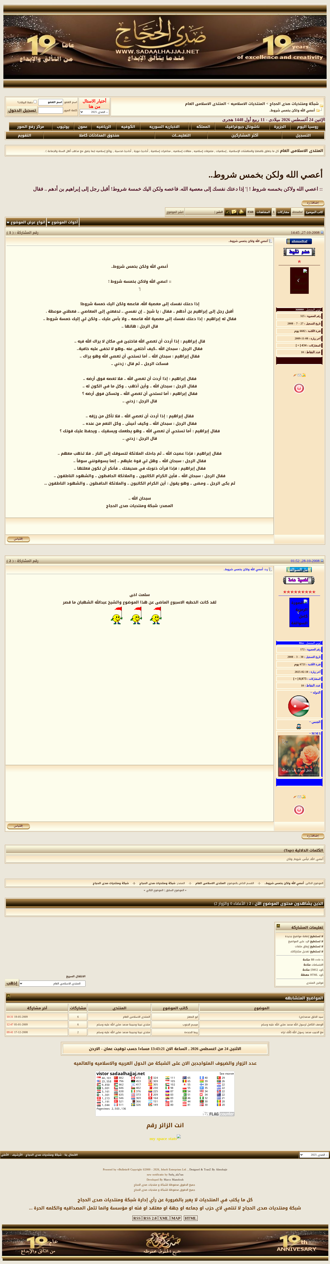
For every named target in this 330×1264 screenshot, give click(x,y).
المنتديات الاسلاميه (248, 103)
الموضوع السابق (175, 890)
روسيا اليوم (307, 126)
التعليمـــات (181, 135)
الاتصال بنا (71, 1154)
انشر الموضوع (175, 212)
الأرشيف (17, 1154)
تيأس (306, 859)
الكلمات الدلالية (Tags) (303, 850)
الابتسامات (317, 964)
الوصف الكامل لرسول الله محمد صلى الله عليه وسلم (292, 1024)
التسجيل (303, 135)
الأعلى (5, 1154)
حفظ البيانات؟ (25, 102)
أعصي (319, 859)
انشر (219, 212)
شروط (297, 859)
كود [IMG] (317, 969)
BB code (316, 959)
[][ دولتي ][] (298, 716)
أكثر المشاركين (244, 135)
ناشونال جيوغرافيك (242, 126)
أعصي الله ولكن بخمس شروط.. (265, 174)
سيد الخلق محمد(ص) (311, 1016)
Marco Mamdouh (174, 1179)
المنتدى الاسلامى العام (205, 103)
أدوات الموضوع (64, 222)
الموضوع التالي (154, 890)
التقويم (24, 135)
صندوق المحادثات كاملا (99, 135)
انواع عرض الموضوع (28, 222)
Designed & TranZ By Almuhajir (207, 1169)
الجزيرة (280, 126)
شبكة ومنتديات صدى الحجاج (294, 103)
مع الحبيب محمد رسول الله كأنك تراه (302, 1032)
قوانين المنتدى (314, 982)
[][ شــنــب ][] (298, 725)
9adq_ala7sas (176, 1174)
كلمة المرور (70, 110)
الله (312, 859)
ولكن (289, 859)
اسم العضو (70, 102)
